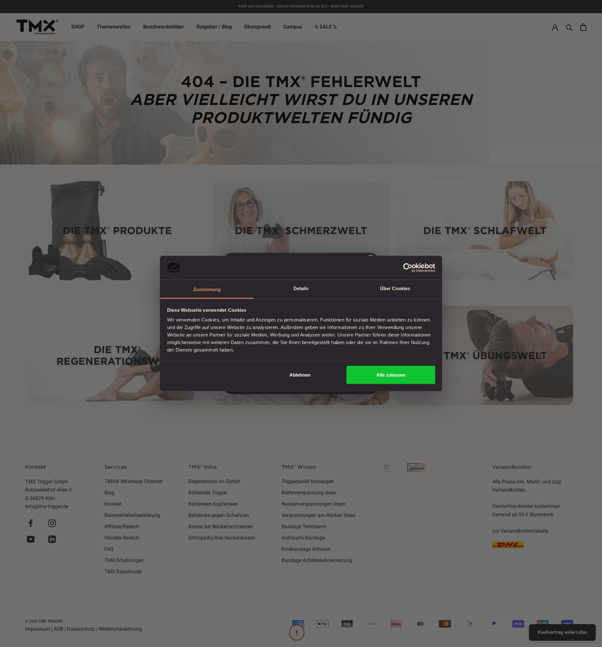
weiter (240, 392)
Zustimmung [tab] (207, 289)
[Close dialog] (415, 244)
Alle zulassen (390, 374)
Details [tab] (301, 288)
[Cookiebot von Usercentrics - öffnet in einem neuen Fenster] (407, 267)
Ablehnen (299, 374)
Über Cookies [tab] (395, 288)
